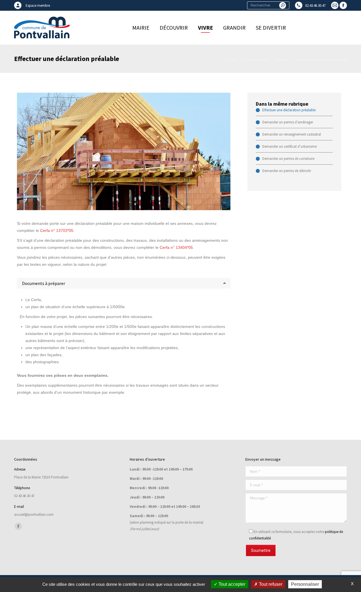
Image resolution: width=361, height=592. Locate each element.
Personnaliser (305, 584)
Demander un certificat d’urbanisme (289, 146)
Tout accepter (231, 584)
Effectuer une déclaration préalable (289, 110)
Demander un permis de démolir (286, 170)
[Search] (282, 5)
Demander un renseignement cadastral (291, 134)
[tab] (123, 283)
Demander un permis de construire (288, 158)
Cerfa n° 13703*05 (56, 230)
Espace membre (38, 5)
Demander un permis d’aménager (287, 122)
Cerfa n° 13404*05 (176, 247)
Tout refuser (270, 584)
